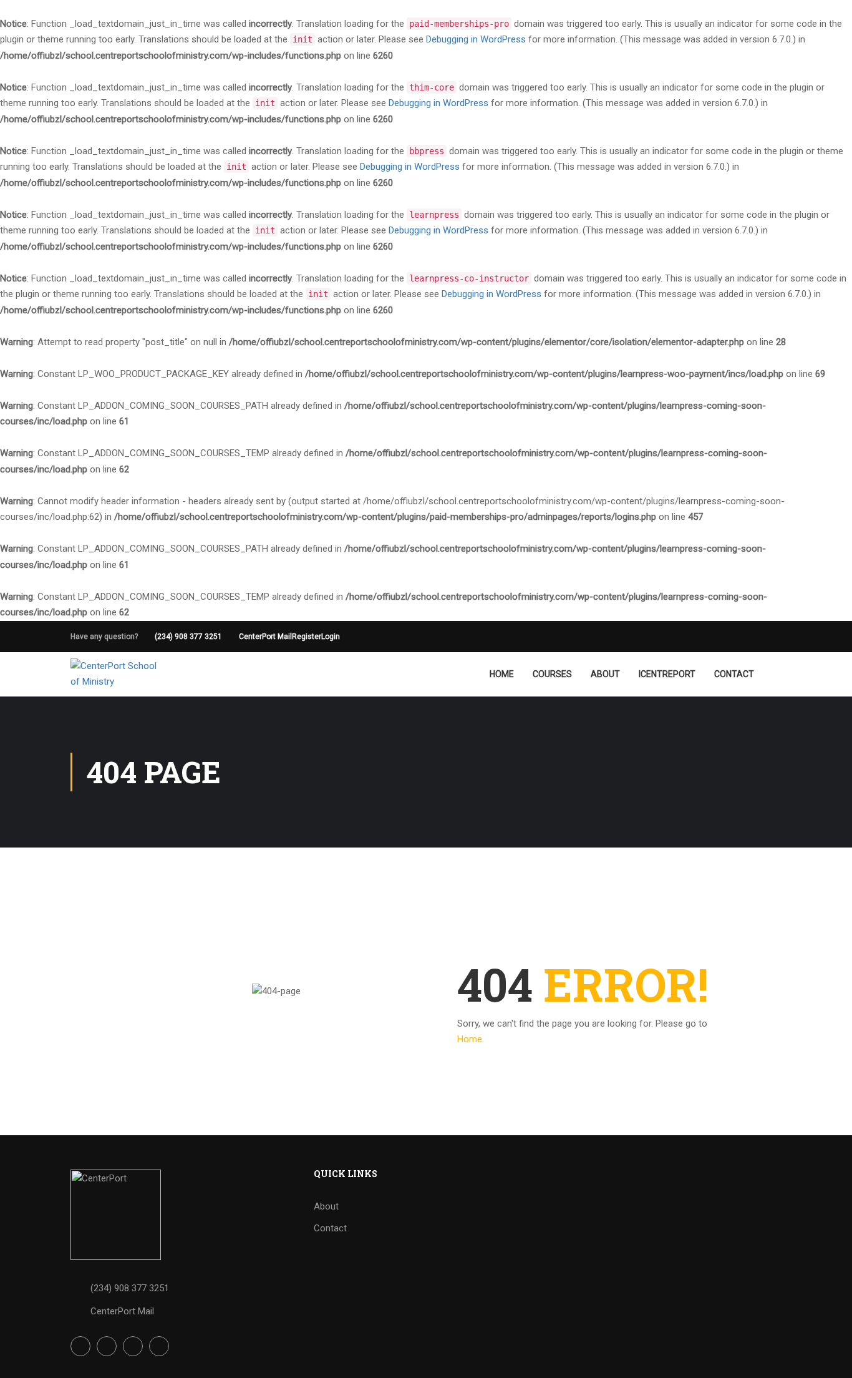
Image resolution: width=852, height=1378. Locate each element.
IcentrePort (667, 674)
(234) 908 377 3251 (188, 636)
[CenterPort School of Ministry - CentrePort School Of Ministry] (118, 674)
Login (330, 636)
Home (502, 674)
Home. (470, 1039)
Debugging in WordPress (476, 39)
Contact (734, 674)
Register (306, 636)
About (605, 674)
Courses (552, 674)
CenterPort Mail (265, 636)
